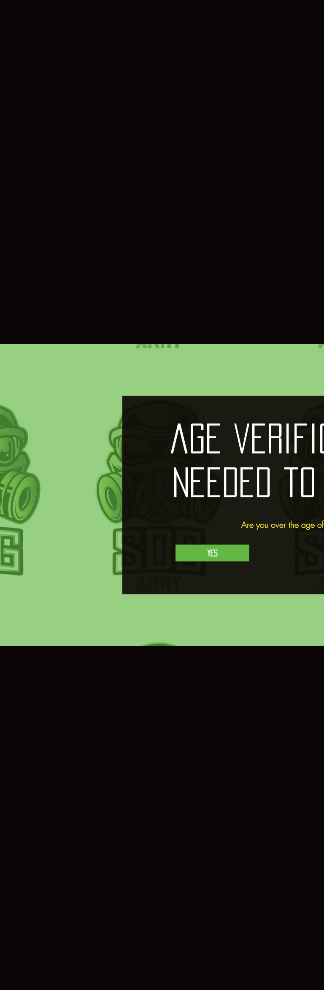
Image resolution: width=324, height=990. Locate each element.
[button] (212, 553)
